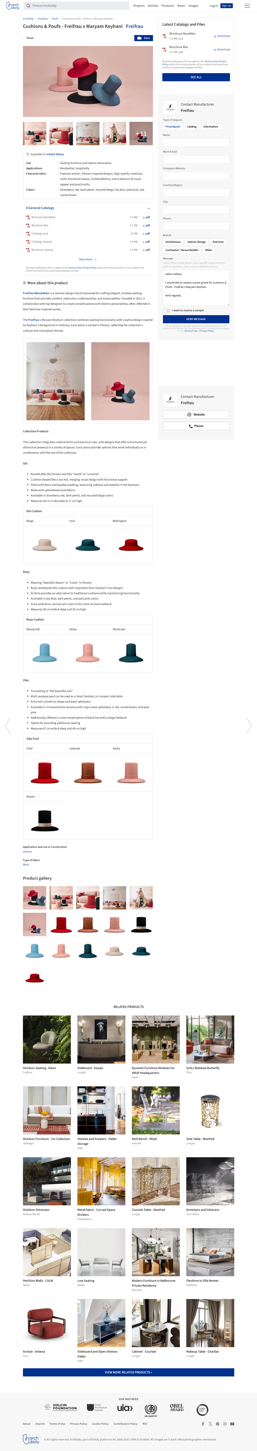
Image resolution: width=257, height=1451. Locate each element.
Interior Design (197, 242)
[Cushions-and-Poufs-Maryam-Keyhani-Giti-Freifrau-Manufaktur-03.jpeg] (114, 951)
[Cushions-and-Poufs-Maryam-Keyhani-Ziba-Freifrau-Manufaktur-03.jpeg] (61, 924)
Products (168, 5)
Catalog (191, 127)
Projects (139, 5)
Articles (153, 5)
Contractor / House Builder (182, 250)
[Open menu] (247, 5)
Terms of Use (74, 268)
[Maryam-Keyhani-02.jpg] (61, 133)
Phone (167, 219)
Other (208, 250)
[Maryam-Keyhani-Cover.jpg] (141, 133)
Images (193, 5)
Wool (26, 865)
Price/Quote (173, 127)
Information (210, 127)
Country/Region (172, 185)
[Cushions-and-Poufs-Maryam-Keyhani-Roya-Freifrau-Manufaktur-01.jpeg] (88, 951)
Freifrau (134, 26)
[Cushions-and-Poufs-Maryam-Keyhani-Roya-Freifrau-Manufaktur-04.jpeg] (61, 951)
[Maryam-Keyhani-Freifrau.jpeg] (34, 133)
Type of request (172, 120)
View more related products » (128, 1372)
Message (168, 258)
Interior (27, 852)
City (165, 202)
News (181, 5)
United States (55, 154)
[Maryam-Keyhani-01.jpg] (114, 133)
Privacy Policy (89, 268)
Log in (214, 5)
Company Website (174, 168)
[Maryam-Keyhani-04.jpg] (34, 924)
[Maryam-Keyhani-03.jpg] (88, 133)
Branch (167, 235)
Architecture (173, 242)
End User (218, 242)
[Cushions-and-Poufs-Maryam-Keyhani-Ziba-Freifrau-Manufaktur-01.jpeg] (114, 924)
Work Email (170, 152)
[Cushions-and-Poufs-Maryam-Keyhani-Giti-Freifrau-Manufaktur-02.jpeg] (34, 978)
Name (166, 135)
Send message (196, 319)
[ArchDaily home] (13, 6)
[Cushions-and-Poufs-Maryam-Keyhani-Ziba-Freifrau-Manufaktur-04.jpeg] (88, 924)
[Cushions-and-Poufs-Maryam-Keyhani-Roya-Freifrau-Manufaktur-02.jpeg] (34, 951)
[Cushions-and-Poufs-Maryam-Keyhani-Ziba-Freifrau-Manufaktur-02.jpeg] (141, 924)
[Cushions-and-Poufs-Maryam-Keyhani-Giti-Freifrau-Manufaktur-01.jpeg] (141, 951)
